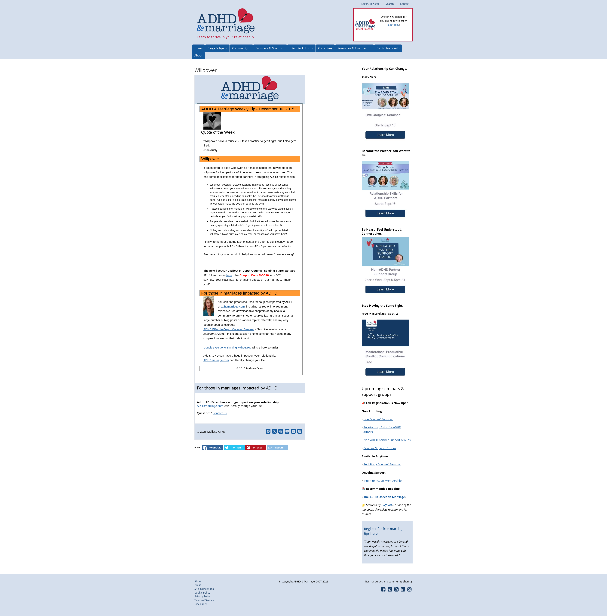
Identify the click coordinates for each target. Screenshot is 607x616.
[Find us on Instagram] (409, 590)
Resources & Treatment (352, 48)
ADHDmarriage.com (216, 360)
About (198, 55)
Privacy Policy (202, 596)
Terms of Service (204, 600)
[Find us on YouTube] (396, 590)
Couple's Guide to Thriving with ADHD (227, 347)
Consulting (325, 48)
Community (240, 48)
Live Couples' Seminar (378, 419)
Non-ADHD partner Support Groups (387, 440)
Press (197, 585)
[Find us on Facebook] (383, 590)
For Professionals (388, 48)
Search (390, 4)
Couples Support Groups (380, 448)
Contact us (220, 413)
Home (198, 48)
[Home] (226, 21)
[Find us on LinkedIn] (403, 590)
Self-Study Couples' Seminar (382, 464)
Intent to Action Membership (383, 480)
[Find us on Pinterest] (389, 590)
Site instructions (204, 589)
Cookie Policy (202, 592)
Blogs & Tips (216, 48)
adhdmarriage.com (233, 306)
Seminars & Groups (269, 48)
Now (398, 30)
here (229, 275)
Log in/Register (370, 4)
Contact (404, 4)
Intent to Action (300, 48)
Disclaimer (200, 604)
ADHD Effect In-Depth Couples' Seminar (228, 329)
